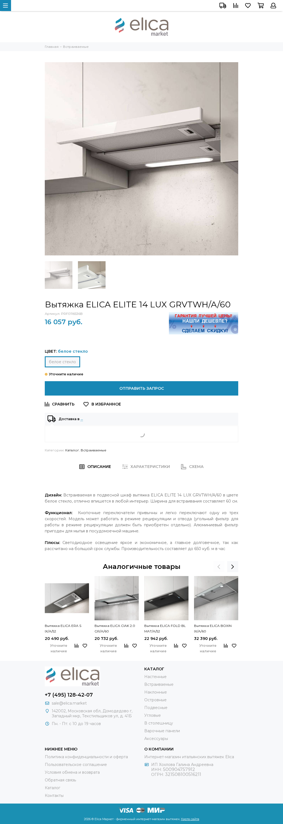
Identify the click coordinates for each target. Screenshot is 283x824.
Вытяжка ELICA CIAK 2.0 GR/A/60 (115, 628)
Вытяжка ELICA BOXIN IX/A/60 (213, 628)
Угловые (152, 715)
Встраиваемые (93, 450)
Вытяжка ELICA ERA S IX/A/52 (63, 628)
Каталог (72, 450)
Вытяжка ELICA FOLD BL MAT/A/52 (165, 628)
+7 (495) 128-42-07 (69, 695)
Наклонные (155, 692)
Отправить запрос (141, 388)
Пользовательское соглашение (76, 764)
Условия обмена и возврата (72, 772)
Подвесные (155, 707)
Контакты (54, 795)
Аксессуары (156, 738)
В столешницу (158, 723)
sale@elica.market (69, 703)
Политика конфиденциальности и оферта (86, 756)
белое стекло (62, 361)
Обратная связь (60, 780)
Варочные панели (162, 730)
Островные (155, 699)
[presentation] (218, 566)
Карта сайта (190, 819)
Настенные (155, 676)
